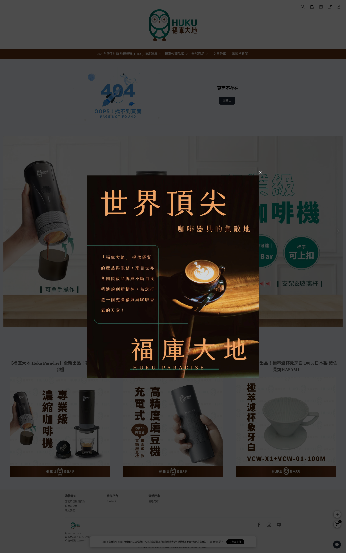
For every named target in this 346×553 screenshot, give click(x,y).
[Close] (260, 172)
